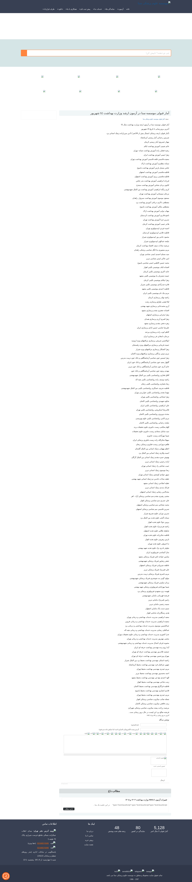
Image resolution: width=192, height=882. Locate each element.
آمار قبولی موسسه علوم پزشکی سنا (154, 119)
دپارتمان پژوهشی (115, 96)
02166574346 (43, 848)
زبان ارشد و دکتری (39, 29)
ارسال (162, 780)
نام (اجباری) (135, 725)
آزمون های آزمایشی (115, 81)
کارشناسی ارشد (153, 29)
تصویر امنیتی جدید (159, 766)
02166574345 (43, 843)
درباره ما (90, 831)
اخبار (38, 96)
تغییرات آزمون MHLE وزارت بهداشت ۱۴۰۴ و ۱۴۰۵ (146, 800)
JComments (64, 783)
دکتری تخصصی (115, 29)
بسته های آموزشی (77, 81)
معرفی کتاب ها (153, 96)
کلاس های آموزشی (153, 81)
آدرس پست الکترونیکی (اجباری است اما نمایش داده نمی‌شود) (119, 730)
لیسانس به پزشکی (77, 29)
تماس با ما (89, 836)
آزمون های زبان (77, 96)
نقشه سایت (88, 845)
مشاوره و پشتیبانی (38, 81)
